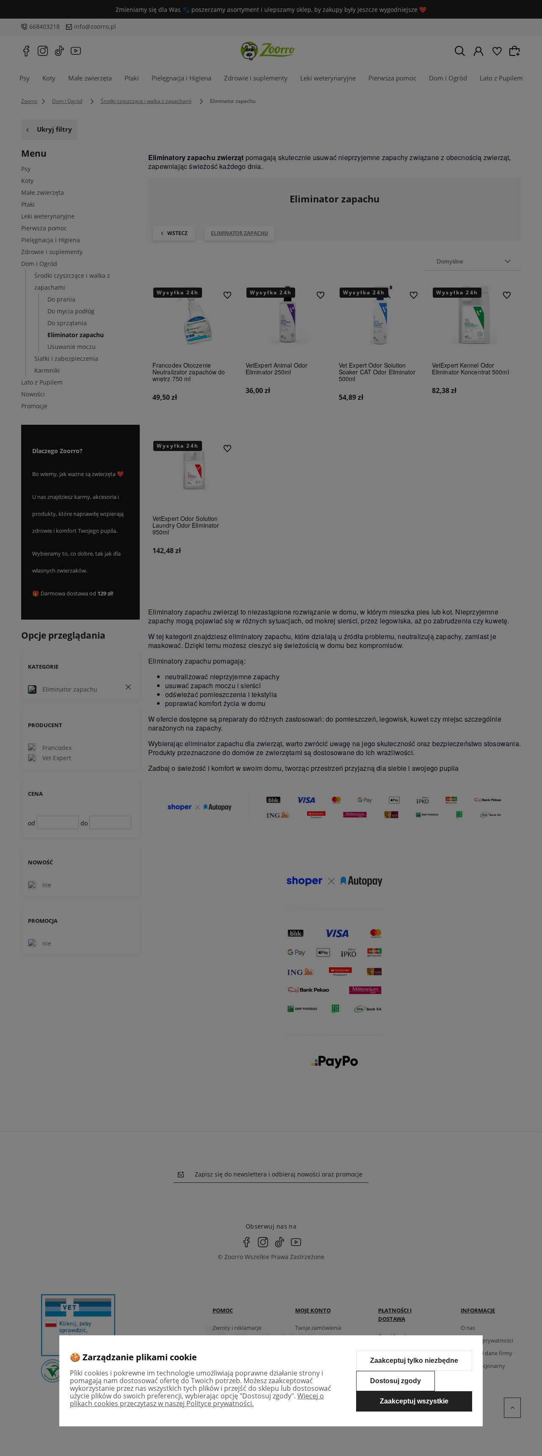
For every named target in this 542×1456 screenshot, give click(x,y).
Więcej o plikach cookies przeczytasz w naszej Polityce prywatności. (197, 1399)
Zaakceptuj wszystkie (414, 1401)
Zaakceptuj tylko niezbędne (414, 1360)
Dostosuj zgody (395, 1380)
